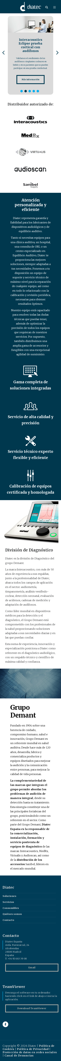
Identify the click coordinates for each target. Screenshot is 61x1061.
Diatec (8, 887)
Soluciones (9, 896)
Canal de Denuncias (19, 1055)
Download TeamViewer (31, 1008)
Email (31, 967)
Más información (30, 79)
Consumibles (11, 908)
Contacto (8, 920)
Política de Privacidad (32, 1049)
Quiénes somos (12, 914)
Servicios (8, 902)
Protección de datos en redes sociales (30, 1052)
